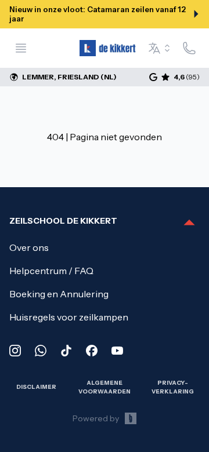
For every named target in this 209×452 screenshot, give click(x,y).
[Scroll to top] (189, 223)
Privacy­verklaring (173, 387)
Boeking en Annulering (59, 294)
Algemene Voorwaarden (104, 387)
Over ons (29, 247)
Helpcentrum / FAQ (51, 270)
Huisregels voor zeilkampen (68, 317)
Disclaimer (36, 387)
